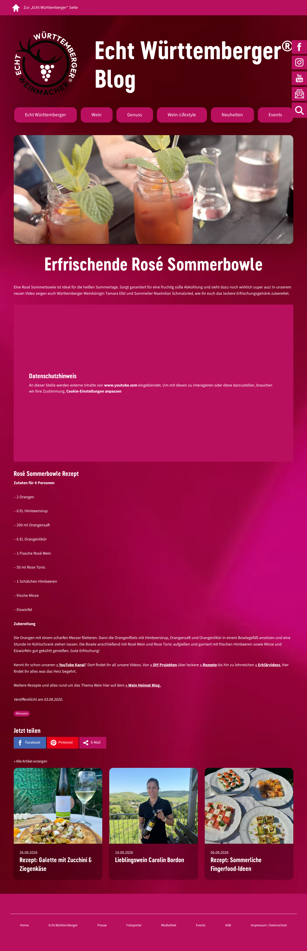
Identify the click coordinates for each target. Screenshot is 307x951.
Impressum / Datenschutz (269, 925)
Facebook (32, 742)
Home (24, 925)
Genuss (134, 114)
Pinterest (65, 742)
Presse (102, 925)
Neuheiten (232, 114)
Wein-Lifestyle (182, 114)
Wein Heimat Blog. (144, 685)
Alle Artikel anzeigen (31, 761)
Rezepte (210, 665)
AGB (228, 925)
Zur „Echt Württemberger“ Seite (51, 7)
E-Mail (95, 742)
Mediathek (168, 925)
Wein (96, 114)
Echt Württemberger (45, 114)
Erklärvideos (269, 665)
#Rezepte (22, 713)
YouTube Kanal (72, 665)
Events (275, 114)
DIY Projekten (165, 665)
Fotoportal (133, 925)
